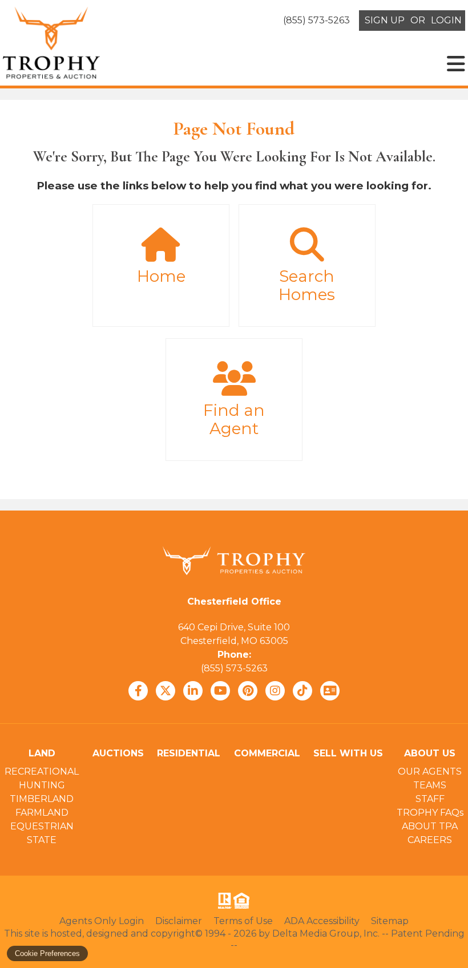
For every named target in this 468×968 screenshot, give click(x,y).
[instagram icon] (275, 690)
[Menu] (456, 64)
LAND (42, 753)
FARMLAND (41, 812)
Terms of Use (243, 921)
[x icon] (165, 690)
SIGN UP (385, 20)
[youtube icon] (220, 690)
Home (161, 276)
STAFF (430, 798)
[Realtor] (223, 901)
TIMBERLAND (42, 798)
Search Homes (307, 285)
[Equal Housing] (243, 901)
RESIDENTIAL (188, 753)
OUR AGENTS (430, 771)
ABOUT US (429, 753)
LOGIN (446, 20)
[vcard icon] (330, 690)
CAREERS (430, 840)
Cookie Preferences (47, 953)
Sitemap (390, 921)
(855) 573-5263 (234, 668)
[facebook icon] (138, 690)
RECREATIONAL (42, 771)
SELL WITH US (348, 753)
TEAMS (429, 785)
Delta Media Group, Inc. (326, 933)
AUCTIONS (118, 753)
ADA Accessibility (322, 921)
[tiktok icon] (302, 690)
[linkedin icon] (193, 690)
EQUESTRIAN (42, 826)
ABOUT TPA (430, 826)
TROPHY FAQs (430, 812)
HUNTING (42, 785)
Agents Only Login (101, 921)
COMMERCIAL (267, 753)
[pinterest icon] (247, 690)
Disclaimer (178, 921)
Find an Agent (234, 419)
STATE (42, 840)
